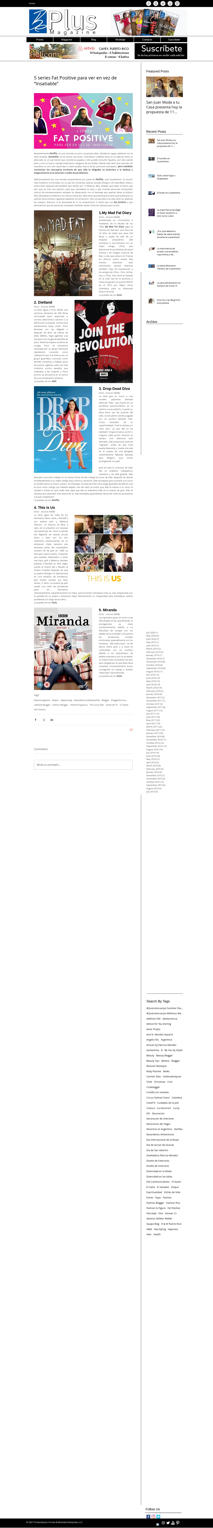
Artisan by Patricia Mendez (161, 1045)
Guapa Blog (152, 1223)
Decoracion (158, 1113)
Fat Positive (39, 709)
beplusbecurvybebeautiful (87, 700)
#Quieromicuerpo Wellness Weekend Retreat (164, 1013)
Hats (148, 1234)
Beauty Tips (152, 1060)
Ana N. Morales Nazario (159, 1034)
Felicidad (151, 1213)
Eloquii (175, 1187)
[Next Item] (177, 86)
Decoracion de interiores (160, 1118)
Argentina (166, 1039)
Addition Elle (153, 1018)
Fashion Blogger (60, 704)
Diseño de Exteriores (157, 1160)
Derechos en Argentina (159, 1129)
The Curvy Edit (97, 704)
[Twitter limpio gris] (162, 3)
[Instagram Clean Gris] (155, 3)
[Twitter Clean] (168, 1523)
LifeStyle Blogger (42, 704)
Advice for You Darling (158, 1023)
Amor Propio (153, 1029)
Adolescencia (170, 1018)
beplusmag (66, 700)
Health (157, 1234)
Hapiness (173, 1229)
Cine (169, 1081)
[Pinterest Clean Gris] (177, 3)
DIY (148, 1113)
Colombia (177, 1097)
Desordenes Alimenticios (160, 1134)
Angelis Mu (152, 1039)
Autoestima (152, 1050)
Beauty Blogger (164, 1055)
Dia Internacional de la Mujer (162, 1139)
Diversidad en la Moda (159, 1171)
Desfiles (178, 1129)
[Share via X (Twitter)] (43, 719)
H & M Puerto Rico (171, 1223)
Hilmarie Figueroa (79, 704)
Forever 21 (171, 1213)
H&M (149, 1229)
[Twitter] (158, 1517)
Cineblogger (153, 1087)
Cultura (150, 1108)
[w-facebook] (158, 1525)
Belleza (165, 1060)
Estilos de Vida (172, 1192)
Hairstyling (160, 1229)
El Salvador (163, 1187)
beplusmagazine (42, 700)
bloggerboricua (118, 700)
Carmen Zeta (153, 1076)
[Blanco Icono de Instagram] (163, 1523)
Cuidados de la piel (168, 1102)
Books (166, 1071)
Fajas (158, 1197)
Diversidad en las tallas (159, 1176)
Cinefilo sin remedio (157, 1092)
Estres (149, 1197)
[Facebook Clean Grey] (148, 3)
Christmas (159, 1081)
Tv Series (124, 704)
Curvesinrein (164, 1108)
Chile (149, 1081)
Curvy (176, 1108)
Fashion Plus (173, 1202)
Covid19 (150, 1102)
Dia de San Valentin (157, 1150)
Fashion (167, 1197)
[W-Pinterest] (178, 1523)
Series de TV (112, 704)
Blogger (105, 700)
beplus (55, 700)
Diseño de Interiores (157, 1165)
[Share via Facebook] (35, 719)
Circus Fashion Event (158, 1097)
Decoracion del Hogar (158, 1123)
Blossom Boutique (156, 1066)
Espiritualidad (154, 1192)
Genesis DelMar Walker (159, 1218)
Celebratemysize (172, 1076)
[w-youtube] (173, 1523)
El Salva (150, 1187)
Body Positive (153, 1071)
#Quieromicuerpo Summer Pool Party (164, 1008)
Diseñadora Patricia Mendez (162, 1155)
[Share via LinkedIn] (51, 719)
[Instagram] (153, 1517)
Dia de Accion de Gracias (160, 1144)
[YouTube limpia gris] (170, 3)
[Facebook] (148, 1517)
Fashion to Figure (156, 1208)
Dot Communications (158, 1181)
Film (160, 1213)
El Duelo (176, 1181)
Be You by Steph (174, 1050)
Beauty (150, 1055)
